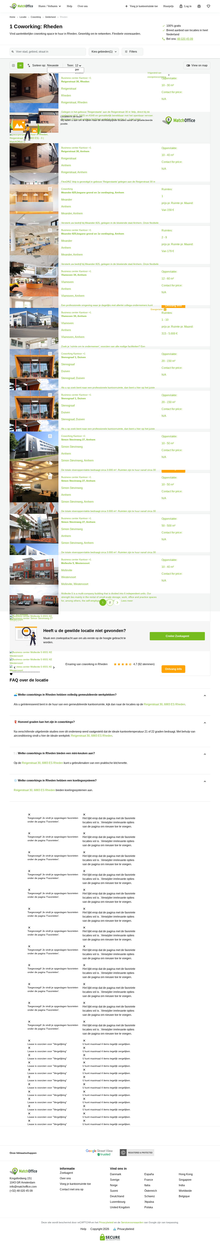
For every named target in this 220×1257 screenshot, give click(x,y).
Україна (149, 1201)
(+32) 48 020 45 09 (21, 1190)
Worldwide (185, 1190)
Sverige (114, 1179)
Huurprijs (168, 6)
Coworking (36, 17)
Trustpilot (13, 1135)
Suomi (114, 1190)
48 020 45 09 (185, 38)
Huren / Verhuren (47, 6)
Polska (148, 1207)
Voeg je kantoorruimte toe (144, 6)
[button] (49, 78)
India (182, 1185)
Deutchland (117, 1196)
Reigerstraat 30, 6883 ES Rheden (164, 704)
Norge (114, 1185)
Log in (187, 6)
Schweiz (149, 1196)
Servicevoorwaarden (132, 1222)
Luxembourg (117, 1201)
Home (12, 17)
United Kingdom (120, 1207)
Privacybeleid (106, 1222)
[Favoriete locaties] (208, 6)
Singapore (185, 1179)
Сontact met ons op (71, 1189)
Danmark (115, 1174)
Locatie (23, 17)
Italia (147, 1185)
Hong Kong (186, 1174)
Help (69, 6)
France (148, 1179)
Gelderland (50, 17)
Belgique (184, 1196)
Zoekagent (66, 1172)
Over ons (83, 6)
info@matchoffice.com (23, 1186)
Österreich (150, 1190)
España (149, 1174)
